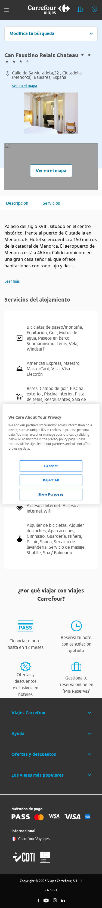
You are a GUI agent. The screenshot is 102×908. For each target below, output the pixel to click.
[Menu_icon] (6, 9)
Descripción (17, 203)
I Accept (51, 466)
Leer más (12, 281)
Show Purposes (50, 494)
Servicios (51, 203)
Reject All (51, 480)
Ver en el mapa (24, 86)
